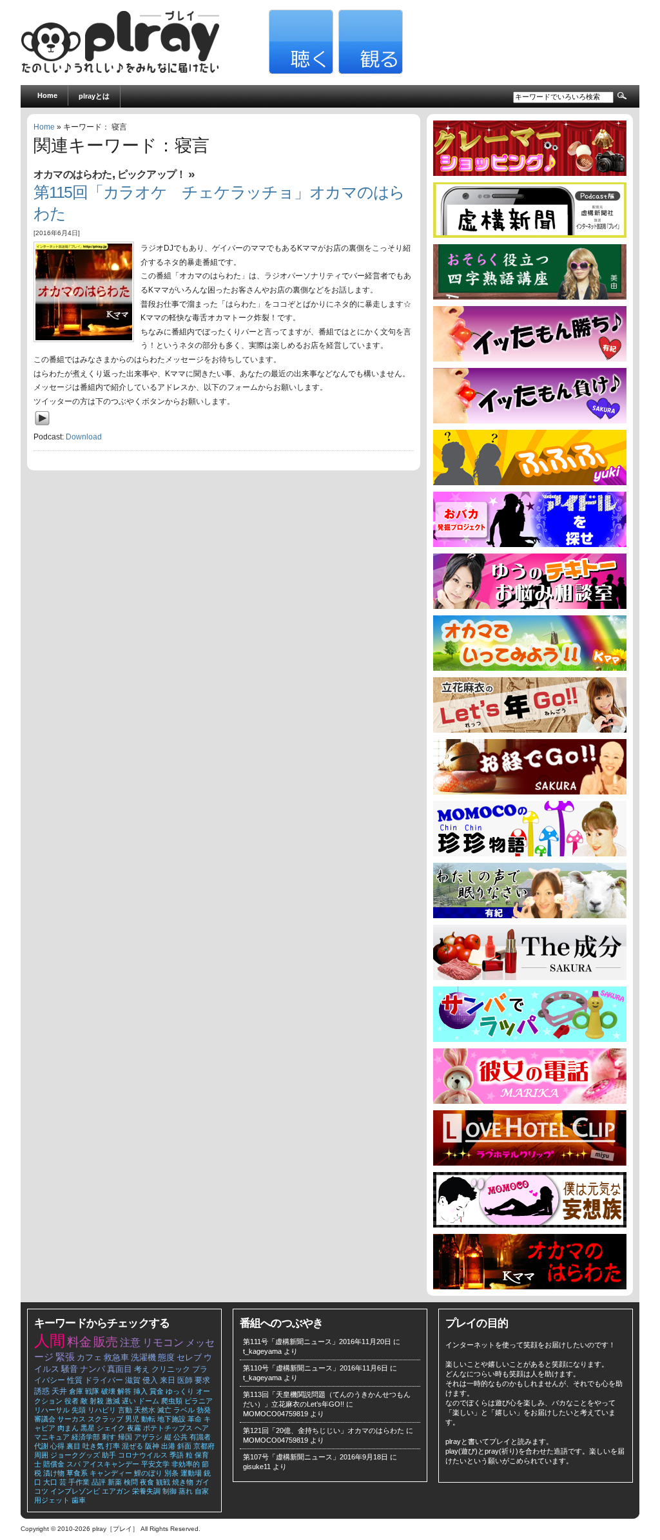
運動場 (191, 1473)
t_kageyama (262, 1351)
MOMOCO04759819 (275, 1414)
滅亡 (164, 1410)
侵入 (150, 1380)
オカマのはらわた (73, 174)
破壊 (108, 1391)
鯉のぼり (148, 1473)
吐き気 (93, 1446)
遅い (129, 1401)
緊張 (65, 1357)
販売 (105, 1342)
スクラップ (105, 1419)
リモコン (163, 1342)
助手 (109, 1455)
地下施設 (171, 1419)
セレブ (189, 1357)
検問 (131, 1482)
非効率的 (185, 1464)
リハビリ (102, 1410)
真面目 (119, 1369)
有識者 (200, 1437)
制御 (169, 1491)
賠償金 (53, 1464)
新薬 (115, 1482)
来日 (167, 1380)
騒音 (69, 1369)
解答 (124, 1391)
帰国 (125, 1437)
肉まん (68, 1428)
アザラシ (148, 1437)
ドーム (148, 1401)
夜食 (147, 1482)
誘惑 (42, 1391)
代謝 (41, 1446)
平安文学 (155, 1464)
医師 (185, 1380)
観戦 (163, 1482)
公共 (180, 1437)
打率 (113, 1446)
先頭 (79, 1410)
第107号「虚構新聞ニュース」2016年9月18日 (315, 1457)
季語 (177, 1455)
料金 (79, 1342)
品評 (99, 1482)
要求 (202, 1380)
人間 (49, 1340)
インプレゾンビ (75, 1491)
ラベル (184, 1410)
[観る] (369, 71)
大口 (50, 1482)
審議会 (44, 1419)
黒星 (88, 1428)
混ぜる (132, 1446)
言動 (125, 1410)
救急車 (116, 1357)
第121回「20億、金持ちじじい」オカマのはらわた (323, 1430)
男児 (132, 1419)
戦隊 (92, 1391)
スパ (73, 1464)
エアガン (116, 1491)
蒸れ (186, 1491)
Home (47, 95)
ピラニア (198, 1401)
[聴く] (299, 71)
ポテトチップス (168, 1428)
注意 (130, 1342)
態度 (166, 1357)
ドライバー (103, 1380)
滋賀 (133, 1380)
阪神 (152, 1446)
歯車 (79, 1500)
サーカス (71, 1419)
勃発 (204, 1410)
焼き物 (182, 1482)
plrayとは (94, 96)
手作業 (79, 1482)
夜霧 (134, 1428)
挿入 (140, 1391)
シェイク (111, 1428)
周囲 (41, 1455)
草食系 (77, 1473)
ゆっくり (180, 1391)
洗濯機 (143, 1357)
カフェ (89, 1357)
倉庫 (76, 1391)
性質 (74, 1380)
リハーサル (52, 1410)
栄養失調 (146, 1491)
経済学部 (86, 1437)
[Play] (45, 427)
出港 (168, 1446)
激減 (113, 1401)
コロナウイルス (143, 1455)
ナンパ (92, 1369)
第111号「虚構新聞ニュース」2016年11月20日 (317, 1341)
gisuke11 (257, 1466)
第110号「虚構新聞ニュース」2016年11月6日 (315, 1368)
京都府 (204, 1446)
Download (84, 436)
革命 (195, 1419)
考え (142, 1369)
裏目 (73, 1446)
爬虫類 (171, 1401)
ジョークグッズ (75, 1455)
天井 (59, 1391)
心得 (57, 1446)
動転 (148, 1419)
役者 (71, 1401)
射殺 (97, 1401)
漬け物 (53, 1473)
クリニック (170, 1369)
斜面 (184, 1446)
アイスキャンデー (110, 1464)
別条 (171, 1473)
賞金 (157, 1391)
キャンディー (111, 1473)
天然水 (144, 1410)
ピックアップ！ (151, 174)
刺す (109, 1437)
